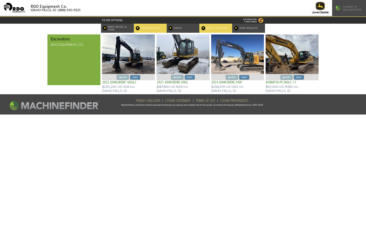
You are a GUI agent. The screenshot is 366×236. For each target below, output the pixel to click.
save (135, 77)
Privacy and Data (148, 101)
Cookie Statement (178, 101)
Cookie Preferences (234, 101)
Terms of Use (205, 101)
